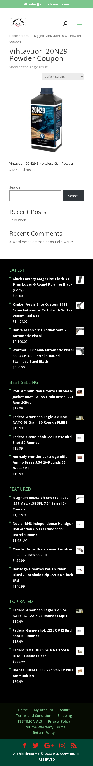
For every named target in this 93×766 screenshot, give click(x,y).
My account (43, 710)
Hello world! (18, 220)
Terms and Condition (33, 715)
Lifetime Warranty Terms (44, 727)
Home (13, 36)
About (65, 710)
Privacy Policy (59, 721)
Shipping (64, 715)
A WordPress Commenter (29, 242)
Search (14, 187)
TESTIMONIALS (29, 721)
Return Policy (44, 732)
